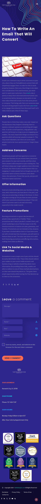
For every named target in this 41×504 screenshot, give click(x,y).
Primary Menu (37, 3)
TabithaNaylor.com (19, 488)
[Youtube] (12, 498)
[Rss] (15, 498)
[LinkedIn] (15, 284)
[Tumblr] (12, 284)
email (28, 93)
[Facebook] (3, 284)
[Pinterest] (9, 284)
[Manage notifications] (36, 499)
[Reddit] (18, 284)
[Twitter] (6, 284)
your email (33, 106)
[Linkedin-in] (4, 498)
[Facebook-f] (1, 498)
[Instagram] (9, 498)
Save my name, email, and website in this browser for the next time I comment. (20, 346)
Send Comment (13, 358)
